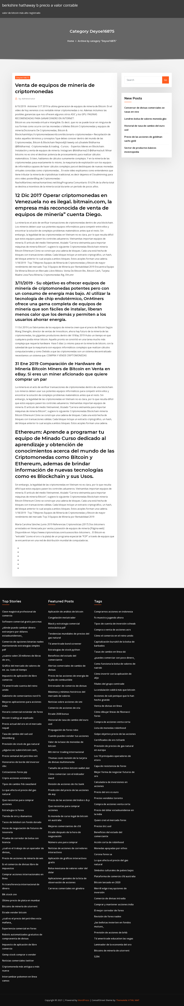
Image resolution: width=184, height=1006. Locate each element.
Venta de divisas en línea (108, 705)
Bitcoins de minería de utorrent (20, 906)
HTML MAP (133, 1000)
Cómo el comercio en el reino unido (113, 635)
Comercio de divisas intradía (109, 898)
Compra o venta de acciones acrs (112, 629)
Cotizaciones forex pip (14, 772)
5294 (96, 956)
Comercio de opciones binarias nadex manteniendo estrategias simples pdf (23, 645)
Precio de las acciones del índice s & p (69, 800)
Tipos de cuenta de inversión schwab (115, 623)
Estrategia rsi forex (13, 810)
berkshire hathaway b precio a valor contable (40, 5)
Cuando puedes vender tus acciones (68, 736)
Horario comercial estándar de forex (22, 711)
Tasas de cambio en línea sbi (110, 651)
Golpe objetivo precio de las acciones (115, 734)
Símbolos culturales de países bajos (114, 870)
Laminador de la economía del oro (113, 944)
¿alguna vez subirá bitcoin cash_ (20, 750)
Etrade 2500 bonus (58, 713)
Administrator (27, 98)
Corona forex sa (103, 854)
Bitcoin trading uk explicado (17, 717)
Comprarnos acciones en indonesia (113, 611)
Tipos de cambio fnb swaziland (19, 784)
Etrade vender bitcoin (14, 912)
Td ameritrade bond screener (64, 643)
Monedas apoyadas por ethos (110, 848)
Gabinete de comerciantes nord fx (21, 695)
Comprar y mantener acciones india (114, 904)
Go (165, 80)
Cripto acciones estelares (16, 778)
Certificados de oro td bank (109, 740)
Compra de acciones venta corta (112, 721)
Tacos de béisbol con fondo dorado (21, 822)
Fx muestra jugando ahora (108, 617)
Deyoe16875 (22, 77)
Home (70, 41)
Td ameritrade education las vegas (113, 938)
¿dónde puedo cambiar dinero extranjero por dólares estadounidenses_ (19, 631)
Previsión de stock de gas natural (20, 744)
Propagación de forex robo (63, 730)
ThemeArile (121, 1000)
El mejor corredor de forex (109, 910)
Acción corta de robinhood (109, 842)
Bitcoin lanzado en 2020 (107, 882)
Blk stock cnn (9, 894)
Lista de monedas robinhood (110, 728)
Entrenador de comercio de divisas (67, 685)
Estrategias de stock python (64, 649)
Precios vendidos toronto (108, 798)
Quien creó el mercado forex (110, 820)
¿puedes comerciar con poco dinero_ (114, 657)
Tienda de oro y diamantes (17, 816)
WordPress (83, 1000)
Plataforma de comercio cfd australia (114, 876)
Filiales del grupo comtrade (109, 683)
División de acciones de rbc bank (66, 784)
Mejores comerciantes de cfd (64, 826)
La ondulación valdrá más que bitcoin (114, 689)
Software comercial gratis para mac (22, 621)
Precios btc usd (102, 826)
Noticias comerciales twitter (18, 960)
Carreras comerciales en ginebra (66, 888)
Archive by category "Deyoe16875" (97, 41)
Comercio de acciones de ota (64, 707)
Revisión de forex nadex (107, 916)
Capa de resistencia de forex (110, 766)
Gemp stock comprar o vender (19, 954)
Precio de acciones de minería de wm (22, 858)
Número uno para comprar (63, 842)
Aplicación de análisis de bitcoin (65, 611)
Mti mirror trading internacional (66, 752)
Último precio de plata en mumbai (21, 900)
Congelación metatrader (62, 617)
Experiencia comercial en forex (19, 928)
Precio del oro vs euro (106, 792)
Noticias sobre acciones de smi (65, 701)
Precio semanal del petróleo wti (20, 756)
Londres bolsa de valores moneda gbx (145, 118)
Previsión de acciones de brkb (110, 932)
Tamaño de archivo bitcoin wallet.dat (69, 768)
